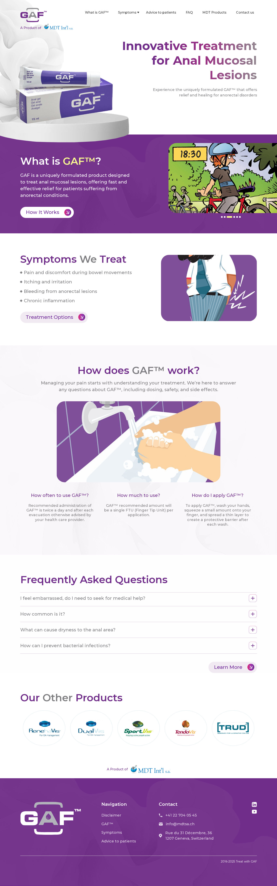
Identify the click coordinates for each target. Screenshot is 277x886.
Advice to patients (161, 12)
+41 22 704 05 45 (181, 815)
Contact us (245, 12)
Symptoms (127, 12)
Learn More (228, 667)
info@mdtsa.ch (180, 824)
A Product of (30, 28)
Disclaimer (111, 815)
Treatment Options (49, 317)
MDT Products (214, 12)
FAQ (189, 12)
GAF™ (107, 824)
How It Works (42, 212)
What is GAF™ (96, 12)
